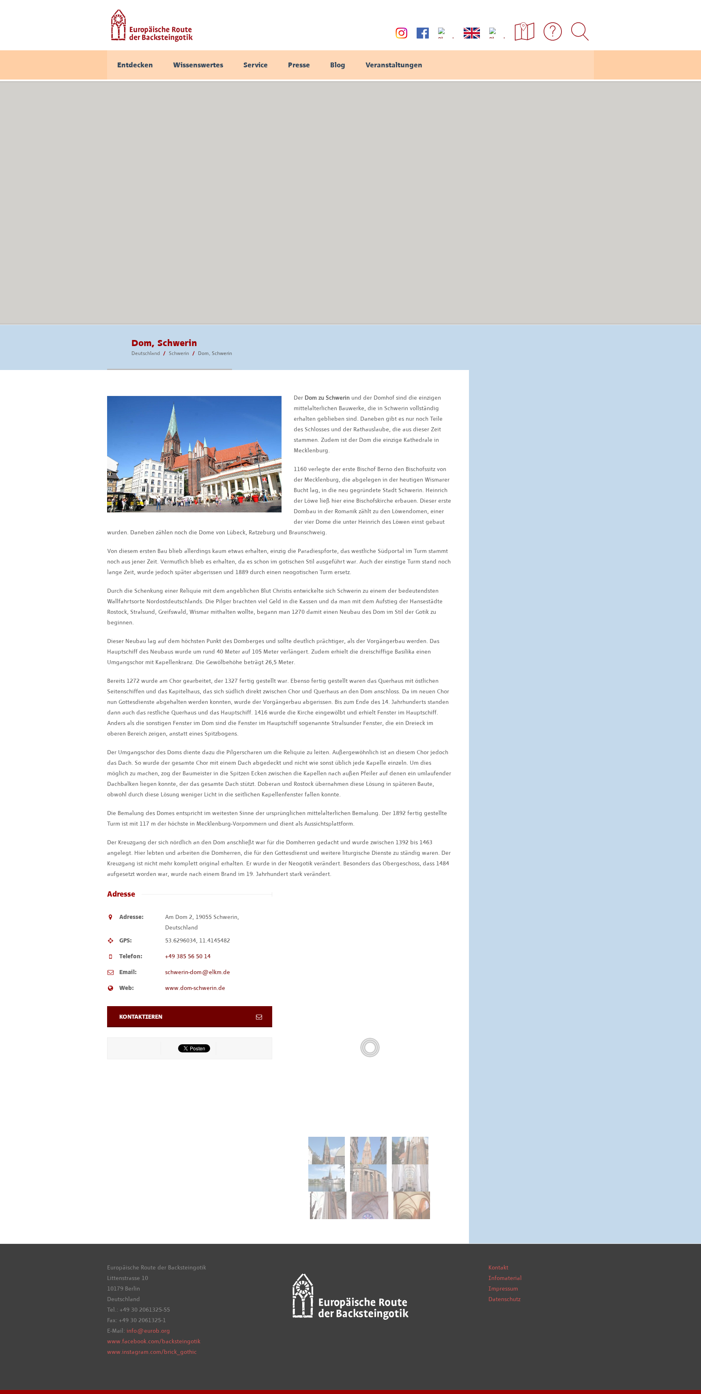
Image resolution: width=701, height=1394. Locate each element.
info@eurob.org (148, 1330)
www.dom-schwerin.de (195, 988)
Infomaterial (505, 1278)
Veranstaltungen (394, 64)
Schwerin (179, 353)
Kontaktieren (140, 1016)
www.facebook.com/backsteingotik (153, 1341)
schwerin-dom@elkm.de (197, 972)
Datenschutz (504, 1299)
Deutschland (145, 353)
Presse (299, 64)
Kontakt (498, 1267)
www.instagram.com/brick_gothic (152, 1351)
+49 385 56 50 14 (188, 956)
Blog (337, 64)
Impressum (503, 1288)
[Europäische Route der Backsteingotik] (150, 39)
